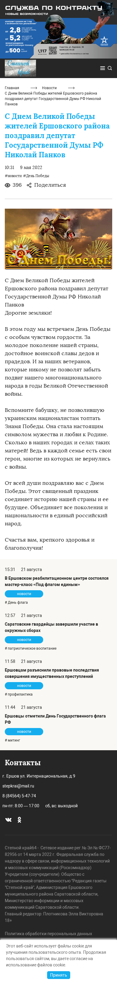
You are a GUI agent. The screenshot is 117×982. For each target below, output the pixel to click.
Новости (49, 88)
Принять (58, 975)
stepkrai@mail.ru (18, 786)
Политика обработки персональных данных (48, 933)
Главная (12, 88)
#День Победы (36, 176)
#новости (13, 176)
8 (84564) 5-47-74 (19, 795)
